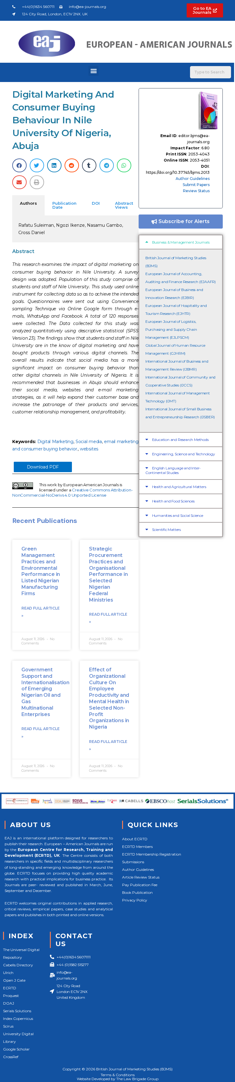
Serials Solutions (17, 1011)
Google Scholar (16, 1049)
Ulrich (8, 972)
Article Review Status (140, 877)
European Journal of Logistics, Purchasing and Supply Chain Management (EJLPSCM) (171, 329)
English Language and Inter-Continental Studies (173, 470)
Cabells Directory (18, 965)
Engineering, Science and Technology (183, 454)
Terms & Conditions (118, 1075)
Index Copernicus (18, 1018)
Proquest (11, 995)
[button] (93, 71)
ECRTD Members (137, 846)
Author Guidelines (193, 178)
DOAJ (8, 1003)
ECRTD (9, 988)
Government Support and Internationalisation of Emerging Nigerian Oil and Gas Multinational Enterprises (45, 692)
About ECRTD (134, 839)
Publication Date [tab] (64, 205)
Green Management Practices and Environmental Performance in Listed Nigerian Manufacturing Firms (40, 571)
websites (89, 449)
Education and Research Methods (180, 439)
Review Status (196, 190)
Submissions (133, 862)
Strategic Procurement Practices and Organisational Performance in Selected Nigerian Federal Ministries (108, 574)
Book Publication (137, 892)
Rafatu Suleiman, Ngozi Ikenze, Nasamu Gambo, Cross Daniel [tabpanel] (70, 228)
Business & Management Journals (181, 242)
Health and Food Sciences (173, 501)
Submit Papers (196, 184)
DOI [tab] (96, 203)
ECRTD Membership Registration (151, 854)
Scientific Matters (166, 529)
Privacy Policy (134, 900)
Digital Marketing (55, 441)
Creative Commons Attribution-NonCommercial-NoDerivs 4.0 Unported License (72, 492)
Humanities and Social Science (177, 515)
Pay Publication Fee (139, 884)
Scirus (8, 1026)
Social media (89, 441)
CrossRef (10, 1056)
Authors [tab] (28, 203)
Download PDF (43, 467)
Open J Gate (14, 980)
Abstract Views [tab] (124, 205)
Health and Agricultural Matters (179, 486)
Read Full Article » (40, 612)
